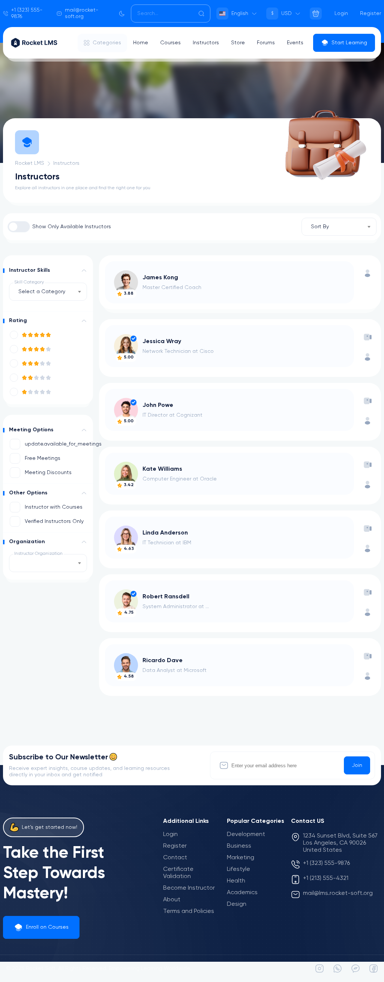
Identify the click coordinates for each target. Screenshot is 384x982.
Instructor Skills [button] (29, 270)
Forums (266, 42)
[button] (84, 271)
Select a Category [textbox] (41, 291)
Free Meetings (42, 458)
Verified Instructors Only (54, 521)
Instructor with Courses (53, 507)
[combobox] (339, 227)
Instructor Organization (38, 553)
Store (238, 42)
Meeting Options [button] (31, 429)
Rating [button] (18, 320)
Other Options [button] (28, 493)
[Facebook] (373, 968)
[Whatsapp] (337, 968)
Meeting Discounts (48, 472)
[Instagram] (319, 968)
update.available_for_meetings (56, 444)
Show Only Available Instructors (71, 226)
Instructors (206, 42)
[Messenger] (355, 968)
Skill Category (29, 282)
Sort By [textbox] (320, 226)
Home (140, 42)
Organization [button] (27, 541)
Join (357, 765)
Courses (170, 42)
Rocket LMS (29, 163)
